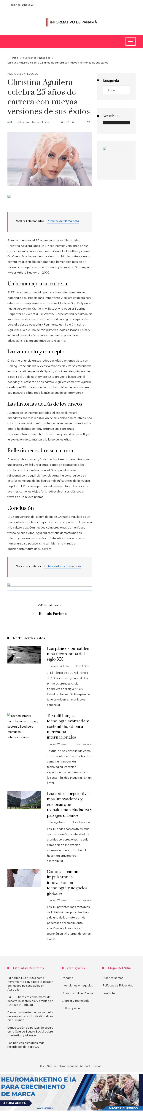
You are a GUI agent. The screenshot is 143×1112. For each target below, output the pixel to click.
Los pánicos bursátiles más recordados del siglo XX (68, 654)
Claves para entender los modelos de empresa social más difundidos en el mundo (30, 1016)
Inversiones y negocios (22, 74)
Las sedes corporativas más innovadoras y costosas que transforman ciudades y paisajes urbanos (69, 804)
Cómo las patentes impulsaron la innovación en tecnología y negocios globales (67, 882)
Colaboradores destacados (62, 566)
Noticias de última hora (63, 221)
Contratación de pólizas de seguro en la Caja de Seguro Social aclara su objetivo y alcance (30, 1031)
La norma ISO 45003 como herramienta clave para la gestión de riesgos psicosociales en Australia (30, 983)
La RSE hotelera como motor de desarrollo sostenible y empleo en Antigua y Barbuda (30, 1001)
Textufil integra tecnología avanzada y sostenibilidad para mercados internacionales (68, 726)
